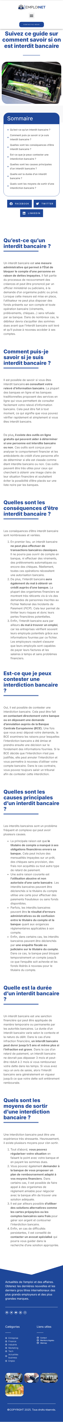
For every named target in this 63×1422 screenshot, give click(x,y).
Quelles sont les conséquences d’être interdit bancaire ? (32, 147)
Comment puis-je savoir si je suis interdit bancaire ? (29, 137)
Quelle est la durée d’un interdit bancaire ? (28, 176)
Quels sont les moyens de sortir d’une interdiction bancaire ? (32, 185)
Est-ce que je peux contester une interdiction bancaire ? (29, 156)
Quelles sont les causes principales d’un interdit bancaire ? (31, 166)
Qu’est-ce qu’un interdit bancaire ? (30, 129)
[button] (31, 15)
